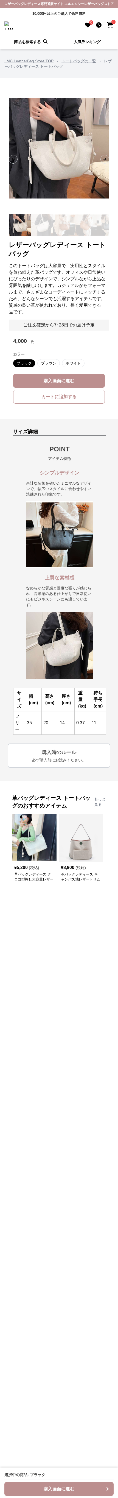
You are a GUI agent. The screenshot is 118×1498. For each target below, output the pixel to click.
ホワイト (73, 363)
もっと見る (100, 802)
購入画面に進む (59, 380)
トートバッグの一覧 (78, 61)
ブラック (24, 363)
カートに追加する (59, 396)
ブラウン (48, 363)
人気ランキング (87, 42)
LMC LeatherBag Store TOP (29, 61)
